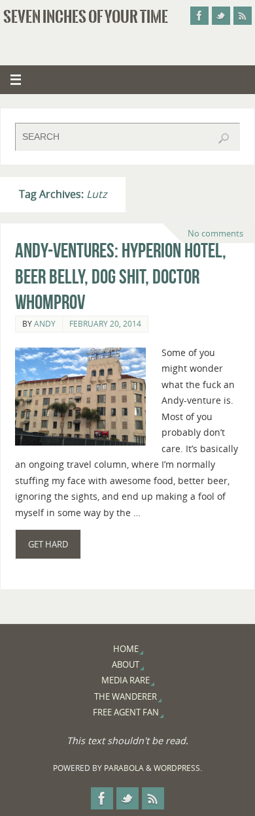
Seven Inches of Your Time (85, 17)
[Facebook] (199, 16)
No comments (215, 233)
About (125, 664)
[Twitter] (221, 16)
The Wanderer (125, 696)
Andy (45, 323)
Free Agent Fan (126, 712)
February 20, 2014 (105, 323)
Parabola (124, 768)
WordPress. (178, 768)
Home (126, 649)
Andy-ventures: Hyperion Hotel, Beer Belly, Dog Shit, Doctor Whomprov (120, 277)
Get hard (48, 544)
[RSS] (242, 16)
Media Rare (125, 680)
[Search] (223, 138)
